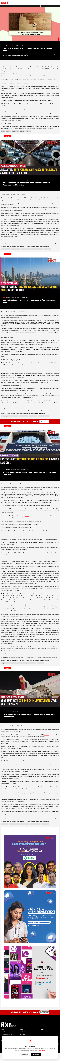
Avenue (40, 500)
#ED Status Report (24, 663)
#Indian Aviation (45, 824)
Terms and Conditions (6, 1034)
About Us (42, 1029)
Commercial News (6, 63)
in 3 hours (17, 297)
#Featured (8, 131)
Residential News (6, 311)
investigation (41, 492)
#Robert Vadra (33, 663)
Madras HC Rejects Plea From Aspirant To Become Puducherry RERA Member (34, 128)
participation (55, 349)
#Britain (3, 131)
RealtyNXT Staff (25, 297)
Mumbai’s (21, 408)
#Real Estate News (15, 663)
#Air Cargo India (4, 824)
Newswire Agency (25, 180)
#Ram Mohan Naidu (25, 824)
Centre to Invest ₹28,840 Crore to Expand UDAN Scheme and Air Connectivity (26, 413)
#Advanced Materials (5, 248)
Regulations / (9, 469)
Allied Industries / (10, 180)
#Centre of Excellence (25, 248)
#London (22, 131)
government (25, 746)
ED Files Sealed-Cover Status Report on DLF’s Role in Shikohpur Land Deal (29, 6)
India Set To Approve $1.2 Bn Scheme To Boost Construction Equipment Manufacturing (28, 246)
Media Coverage (5, 1031)
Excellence (37, 203)
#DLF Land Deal (40, 663)
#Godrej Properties (5, 416)
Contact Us (23, 1031)
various (21, 781)
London (45, 74)
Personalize (24, 1054)
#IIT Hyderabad (47, 248)
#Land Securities (15, 131)
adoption (26, 219)
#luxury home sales (33, 416)
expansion (41, 806)
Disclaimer (23, 1034)
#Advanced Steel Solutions (37, 248)
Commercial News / (11, 45)
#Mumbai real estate (23, 416)
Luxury (3, 373)
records (3, 325)
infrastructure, (22, 230)
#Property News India (5, 663)
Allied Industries (6, 194)
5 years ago (19, 45)
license (26, 639)
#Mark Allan (28, 131)
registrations (46, 388)
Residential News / (10, 297)
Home (2, 1029)
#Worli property (14, 416)
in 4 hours (17, 180)
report (26, 515)
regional (46, 734)
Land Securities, (5, 74)
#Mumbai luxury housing (43, 416)
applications (49, 223)
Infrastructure (5, 725)
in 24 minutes (17, 711)
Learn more (42, 1050)
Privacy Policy (43, 1031)
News (21, 1029)
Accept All (36, 1054)
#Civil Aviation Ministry (14, 824)
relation (36, 539)
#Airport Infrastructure (35, 824)
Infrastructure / (10, 711)
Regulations (5, 483)
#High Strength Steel (16, 248)
